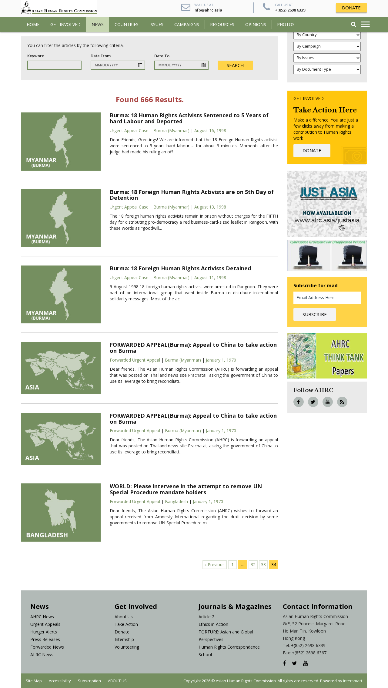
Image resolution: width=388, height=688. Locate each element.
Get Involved (65, 24)
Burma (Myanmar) (171, 130)
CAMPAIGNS (186, 24)
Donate (122, 632)
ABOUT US (117, 680)
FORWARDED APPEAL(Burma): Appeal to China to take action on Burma (193, 347)
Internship (124, 639)
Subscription (89, 680)
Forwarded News (47, 647)
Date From (101, 55)
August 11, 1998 (210, 277)
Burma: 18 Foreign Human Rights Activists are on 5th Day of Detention (192, 195)
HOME (33, 24)
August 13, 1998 (210, 207)
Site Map (34, 680)
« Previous (214, 564)
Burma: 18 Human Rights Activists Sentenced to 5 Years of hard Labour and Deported (189, 118)
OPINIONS (255, 24)
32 (253, 564)
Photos (286, 24)
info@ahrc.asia (207, 10)
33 (263, 564)
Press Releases (45, 639)
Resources (222, 24)
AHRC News (42, 617)
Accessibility (60, 680)
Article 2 (206, 617)
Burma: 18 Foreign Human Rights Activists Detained (180, 268)
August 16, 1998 (210, 130)
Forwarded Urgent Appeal (135, 360)
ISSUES (156, 24)
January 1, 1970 (221, 360)
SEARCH (235, 65)
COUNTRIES (127, 24)
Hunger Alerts (43, 632)
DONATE (351, 8)
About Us (124, 617)
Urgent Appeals (45, 624)
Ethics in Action (213, 624)
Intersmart (352, 680)
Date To (161, 55)
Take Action (126, 624)
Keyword (36, 55)
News (98, 24)
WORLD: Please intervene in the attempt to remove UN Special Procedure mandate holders (186, 489)
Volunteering (127, 647)
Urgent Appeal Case (129, 130)
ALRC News (41, 654)
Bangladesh (176, 501)
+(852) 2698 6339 (290, 10)
